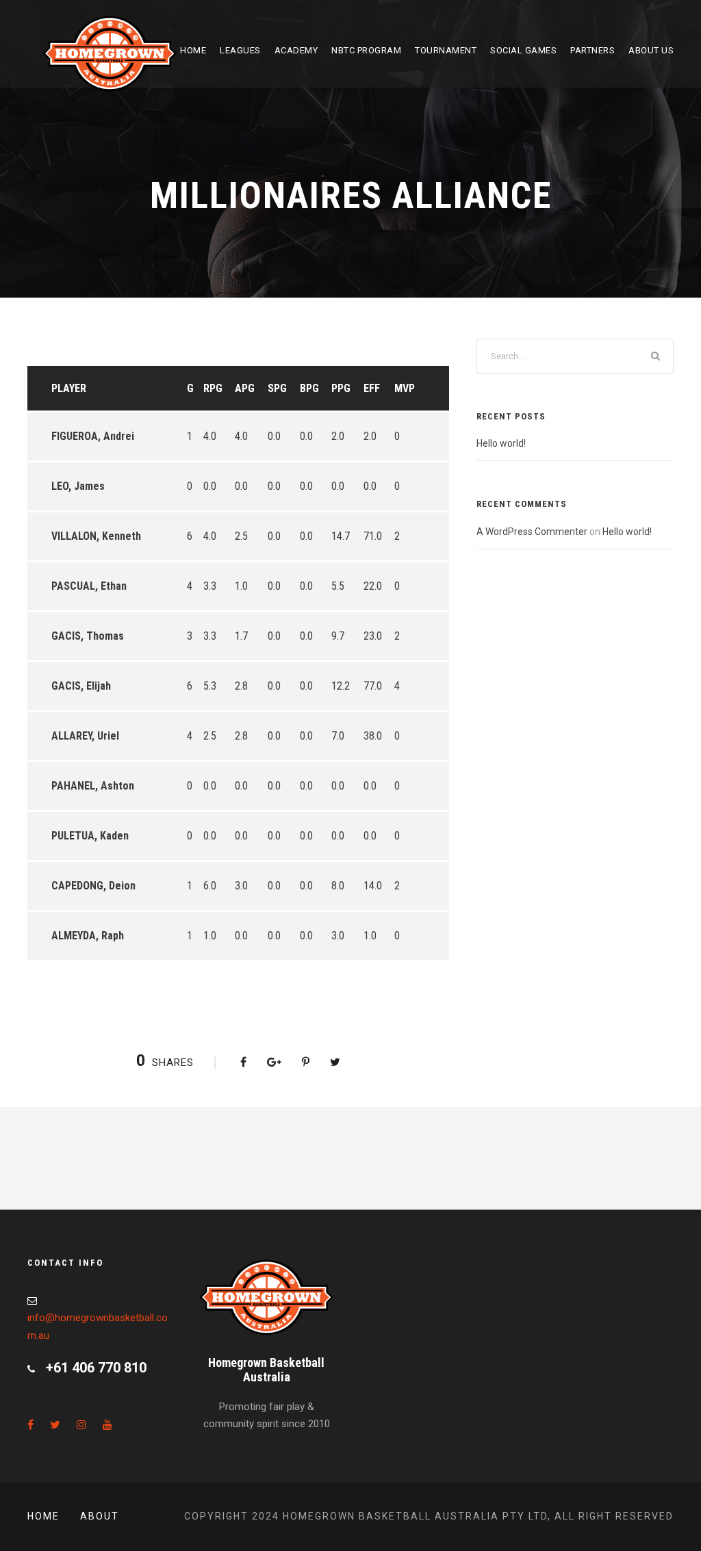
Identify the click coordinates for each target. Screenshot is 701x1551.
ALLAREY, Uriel (85, 735)
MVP (404, 388)
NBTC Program (366, 50)
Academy (296, 50)
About (99, 1516)
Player (68, 388)
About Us (651, 50)
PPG (340, 388)
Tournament (445, 50)
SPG (277, 388)
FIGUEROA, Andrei (92, 436)
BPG (309, 388)
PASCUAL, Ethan (89, 585)
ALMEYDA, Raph (87, 935)
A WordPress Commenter (531, 531)
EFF (372, 388)
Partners (592, 50)
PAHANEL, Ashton (92, 785)
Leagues (240, 50)
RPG (212, 388)
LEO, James (78, 486)
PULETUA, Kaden (90, 835)
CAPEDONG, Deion (93, 885)
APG (245, 388)
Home (193, 50)
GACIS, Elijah (81, 685)
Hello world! (501, 443)
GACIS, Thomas (87, 635)
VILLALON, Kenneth (96, 536)
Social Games (523, 50)
